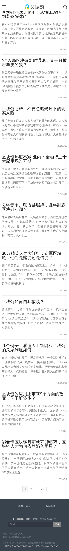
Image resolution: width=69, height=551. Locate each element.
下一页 (40, 489)
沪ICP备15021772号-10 (47, 546)
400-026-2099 (16, 534)
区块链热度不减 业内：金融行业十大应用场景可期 (34, 158)
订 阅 (57, 524)
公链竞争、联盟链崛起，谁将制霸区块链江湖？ (33, 207)
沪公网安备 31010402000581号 (18, 546)
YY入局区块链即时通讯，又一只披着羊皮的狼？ (34, 62)
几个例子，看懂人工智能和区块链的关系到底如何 (33, 347)
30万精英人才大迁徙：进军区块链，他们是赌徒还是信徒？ (32, 255)
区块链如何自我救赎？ (23, 301)
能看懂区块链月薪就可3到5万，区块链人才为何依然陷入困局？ (34, 444)
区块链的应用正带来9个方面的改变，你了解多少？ (33, 395)
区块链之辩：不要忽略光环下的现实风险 (33, 110)
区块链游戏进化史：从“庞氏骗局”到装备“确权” (33, 14)
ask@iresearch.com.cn (20, 537)
